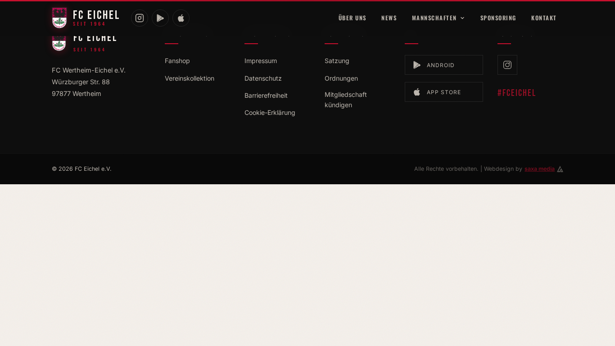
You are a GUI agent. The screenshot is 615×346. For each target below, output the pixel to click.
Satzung (337, 60)
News (389, 18)
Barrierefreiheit (266, 95)
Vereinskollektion (189, 78)
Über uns (352, 18)
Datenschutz (263, 78)
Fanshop (177, 60)
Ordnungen (341, 78)
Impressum (260, 60)
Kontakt (544, 18)
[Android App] (160, 18)
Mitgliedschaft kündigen (346, 100)
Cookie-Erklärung (269, 112)
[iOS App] (181, 18)
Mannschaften (434, 18)
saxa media (540, 168)
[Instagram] (139, 18)
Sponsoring (498, 18)
